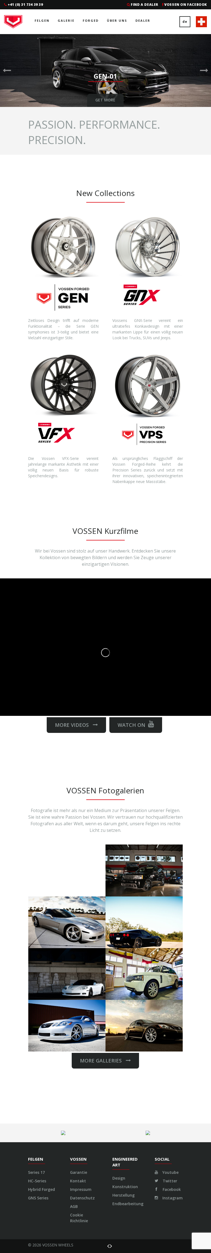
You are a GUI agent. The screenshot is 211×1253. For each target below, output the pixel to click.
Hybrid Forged (41, 1189)
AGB (74, 1206)
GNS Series (38, 1197)
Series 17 (36, 1172)
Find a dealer (144, 4)
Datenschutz (82, 1197)
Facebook (171, 1189)
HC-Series (37, 1180)
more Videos (74, 725)
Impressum (80, 1189)
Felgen (42, 20)
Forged (91, 20)
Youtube (170, 1172)
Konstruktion (125, 1186)
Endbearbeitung (127, 1203)
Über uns (117, 20)
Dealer (142, 20)
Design (118, 1178)
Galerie (66, 20)
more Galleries (103, 1060)
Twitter (169, 1180)
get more (105, 100)
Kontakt (78, 1180)
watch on (131, 725)
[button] (7, 70)
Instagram (172, 1197)
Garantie (78, 1172)
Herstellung (123, 1195)
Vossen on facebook (185, 4)
